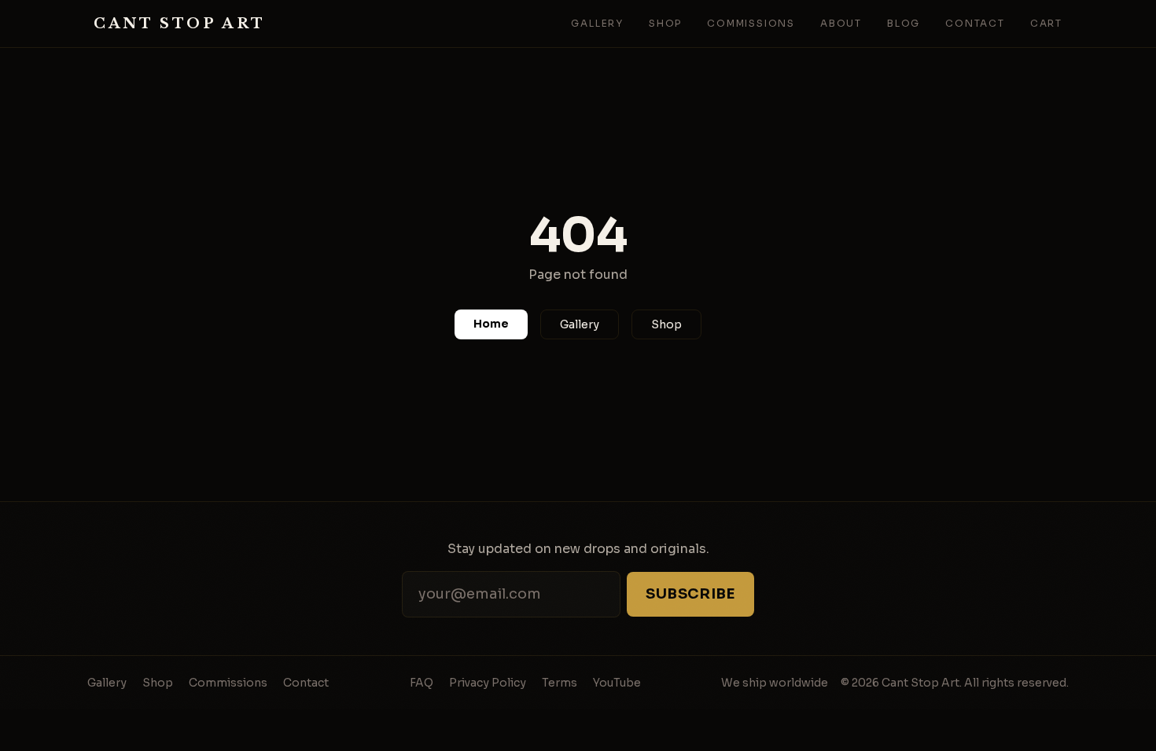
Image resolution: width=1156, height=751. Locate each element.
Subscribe (690, 594)
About (841, 23)
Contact (975, 23)
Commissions (751, 23)
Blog (903, 23)
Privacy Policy (487, 683)
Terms (559, 683)
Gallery (597, 23)
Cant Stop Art (180, 23)
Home (491, 324)
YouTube (617, 683)
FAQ (421, 683)
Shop (665, 23)
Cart (1046, 23)
